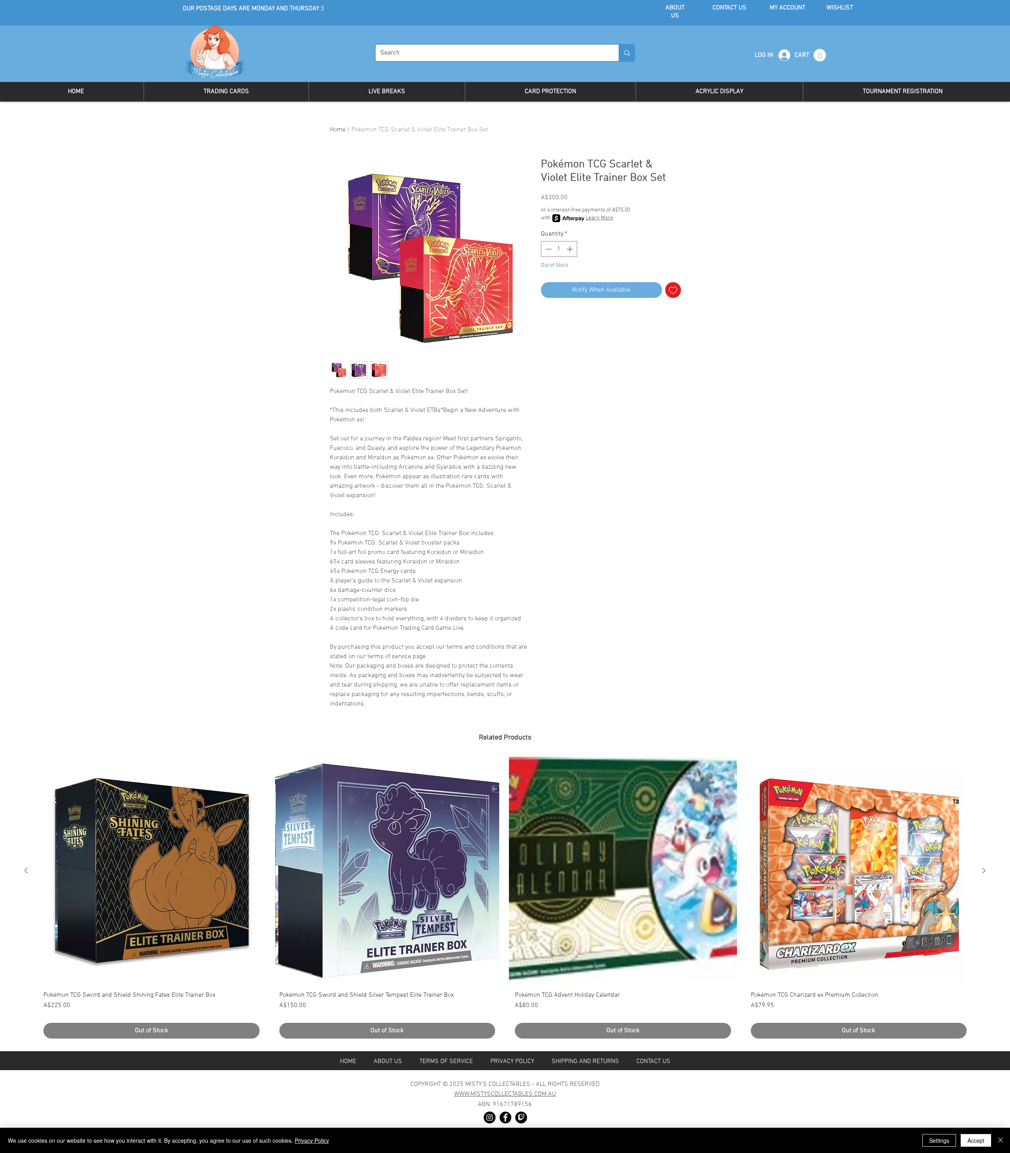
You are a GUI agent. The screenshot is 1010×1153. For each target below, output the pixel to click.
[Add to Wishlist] (673, 290)
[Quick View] (151, 871)
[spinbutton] (559, 248)
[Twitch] (521, 1117)
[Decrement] (547, 248)
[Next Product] (984, 870)
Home (338, 130)
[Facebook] (505, 1117)
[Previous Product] (26, 870)
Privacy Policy (312, 1140)
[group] (505, 900)
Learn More (599, 218)
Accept (975, 1140)
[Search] (626, 53)
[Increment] (570, 248)
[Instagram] (490, 1117)
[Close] (1000, 1140)
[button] (820, 55)
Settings (939, 1140)
